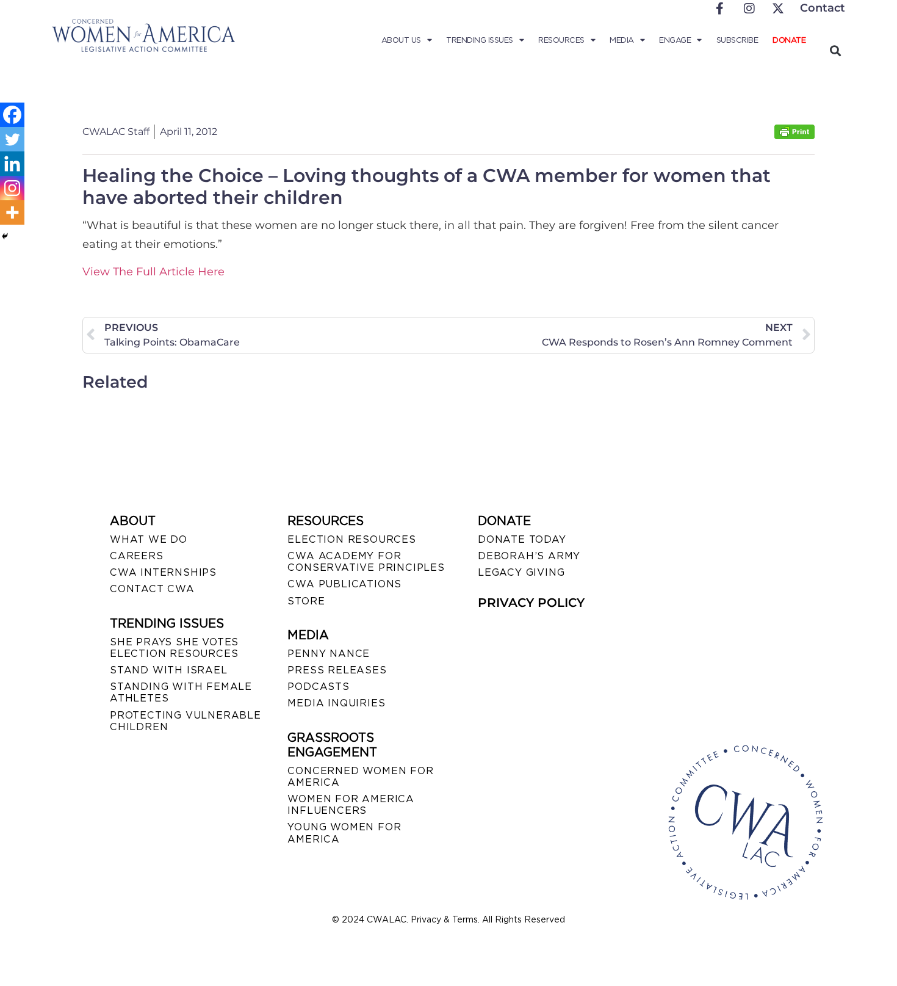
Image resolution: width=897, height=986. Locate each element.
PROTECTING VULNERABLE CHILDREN (185, 721)
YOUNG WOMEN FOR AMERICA (344, 832)
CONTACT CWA (152, 589)
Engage (675, 40)
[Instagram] (12, 188)
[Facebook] (12, 115)
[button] (835, 50)
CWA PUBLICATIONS (344, 584)
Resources (561, 40)
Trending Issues (479, 40)
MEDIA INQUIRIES (336, 703)
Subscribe (737, 40)
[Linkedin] (12, 163)
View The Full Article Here (153, 271)
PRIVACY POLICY (531, 602)
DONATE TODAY (522, 539)
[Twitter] (12, 139)
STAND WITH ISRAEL (169, 670)
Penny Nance (328, 653)
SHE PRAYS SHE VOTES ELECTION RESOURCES (174, 647)
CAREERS (137, 556)
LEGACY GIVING (521, 572)
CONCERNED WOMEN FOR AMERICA (360, 776)
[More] (12, 212)
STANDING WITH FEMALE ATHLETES (181, 692)
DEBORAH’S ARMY (529, 556)
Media (622, 40)
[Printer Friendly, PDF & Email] (794, 136)
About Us (401, 40)
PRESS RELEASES (336, 670)
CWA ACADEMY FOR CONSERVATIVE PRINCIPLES (365, 561)
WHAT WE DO (148, 539)
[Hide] (5, 236)
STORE (306, 601)
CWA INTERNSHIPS (163, 572)
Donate (789, 40)
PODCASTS (318, 686)
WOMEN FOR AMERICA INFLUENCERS (350, 804)
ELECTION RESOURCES (351, 539)
